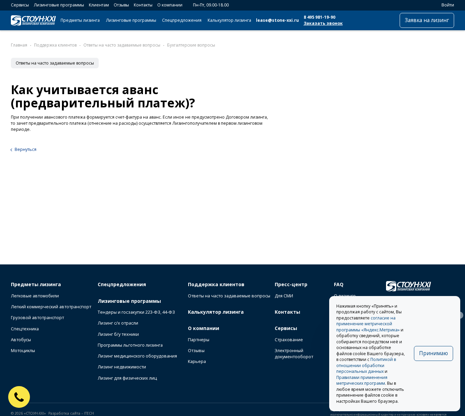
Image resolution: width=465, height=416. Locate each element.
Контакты (143, 5)
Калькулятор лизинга (229, 20)
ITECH (89, 413)
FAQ (338, 284)
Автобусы (21, 340)
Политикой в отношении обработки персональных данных (366, 365)
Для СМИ (284, 296)
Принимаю (433, 353)
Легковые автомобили (35, 296)
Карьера (197, 361)
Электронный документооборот (294, 354)
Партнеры (198, 340)
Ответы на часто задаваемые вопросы (55, 63)
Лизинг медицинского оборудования (137, 356)
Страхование (289, 340)
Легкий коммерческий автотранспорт (51, 307)
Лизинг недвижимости (122, 367)
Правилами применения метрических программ (361, 380)
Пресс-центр (291, 284)
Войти (448, 5)
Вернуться (25, 149)
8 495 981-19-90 (319, 17)
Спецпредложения (182, 20)
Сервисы (20, 5)
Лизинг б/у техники (118, 334)
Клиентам (99, 5)
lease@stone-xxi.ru (277, 20)
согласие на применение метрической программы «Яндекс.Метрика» (368, 324)
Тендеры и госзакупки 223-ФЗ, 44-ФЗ (136, 312)
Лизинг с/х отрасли (118, 323)
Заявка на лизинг (427, 20)
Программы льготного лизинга (130, 345)
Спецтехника (25, 329)
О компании (169, 5)
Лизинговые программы (59, 5)
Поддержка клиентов (216, 284)
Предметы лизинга (80, 20)
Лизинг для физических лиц (127, 378)
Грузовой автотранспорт (37, 317)
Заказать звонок (323, 23)
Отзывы (121, 5)
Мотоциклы (23, 350)
